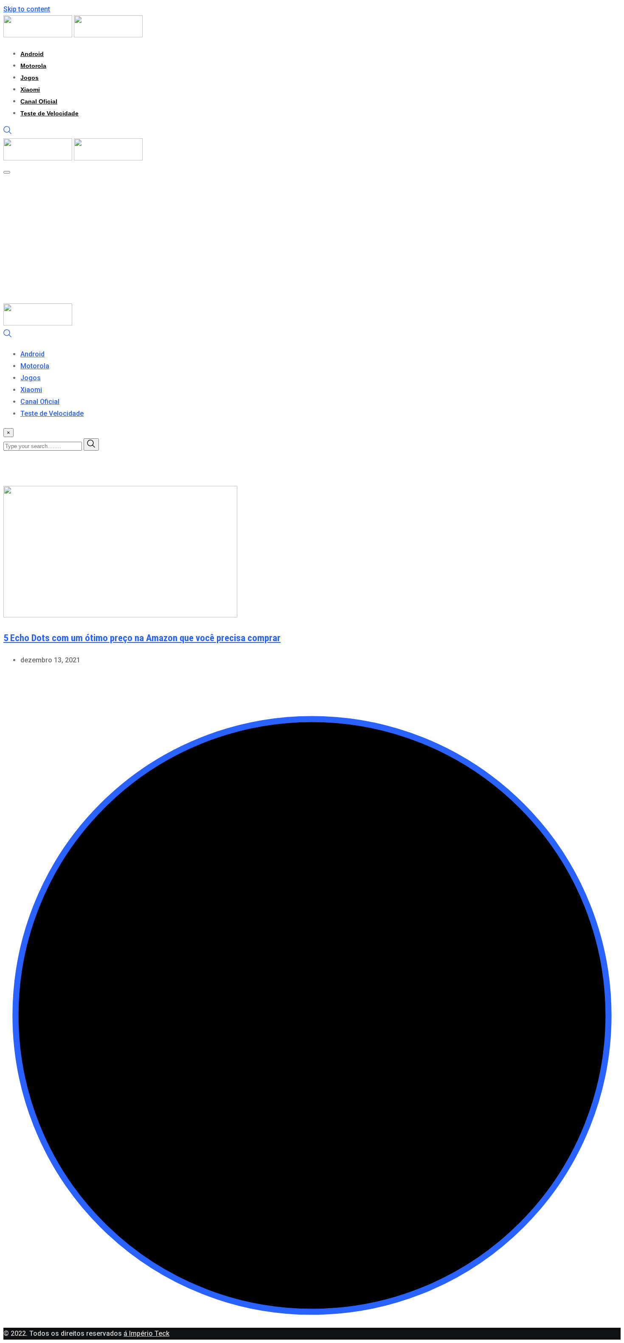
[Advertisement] (283, 239)
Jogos (29, 77)
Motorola (33, 65)
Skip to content (26, 9)
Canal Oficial (38, 101)
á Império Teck (146, 1333)
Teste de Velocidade (49, 113)
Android (32, 53)
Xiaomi (30, 89)
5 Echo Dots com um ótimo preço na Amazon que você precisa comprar (142, 638)
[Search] (7, 132)
